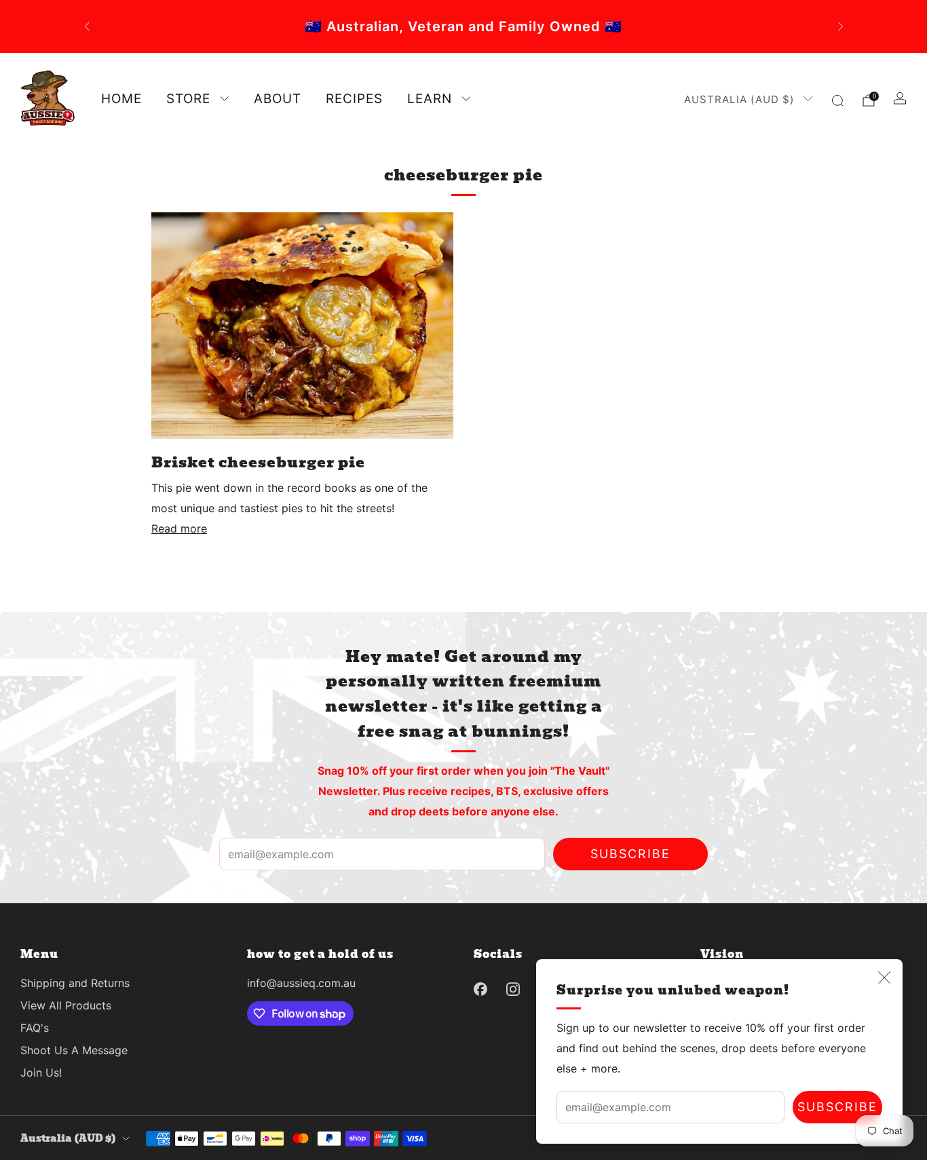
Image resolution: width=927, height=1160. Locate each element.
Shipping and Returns (75, 983)
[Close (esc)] (884, 977)
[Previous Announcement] (87, 26)
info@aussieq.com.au (301, 983)
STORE (188, 99)
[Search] (837, 100)
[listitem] (486, 26)
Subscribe (837, 1107)
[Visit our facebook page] (480, 989)
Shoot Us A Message (74, 1050)
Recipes (354, 99)
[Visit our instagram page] (513, 989)
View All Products (65, 1005)
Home (121, 99)
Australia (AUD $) (739, 99)
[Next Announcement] (841, 26)
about (277, 99)
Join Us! (41, 1072)
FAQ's (34, 1028)
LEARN (429, 99)
